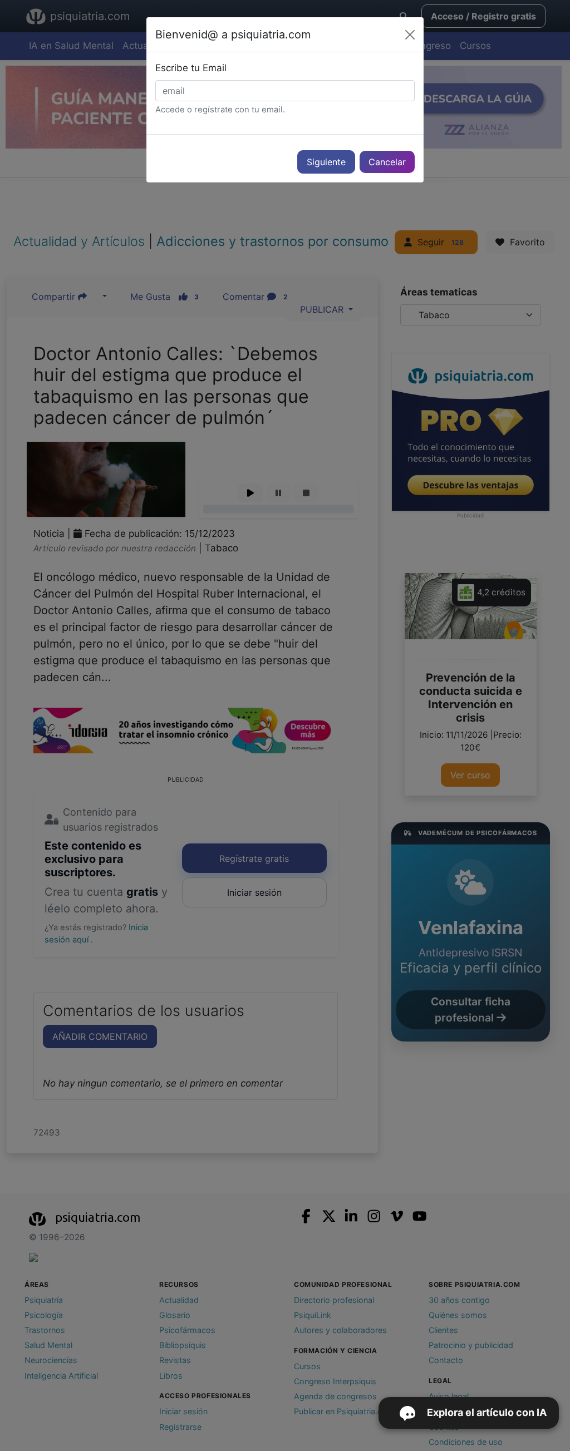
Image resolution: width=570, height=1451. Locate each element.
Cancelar (387, 161)
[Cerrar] (410, 35)
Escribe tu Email (191, 67)
